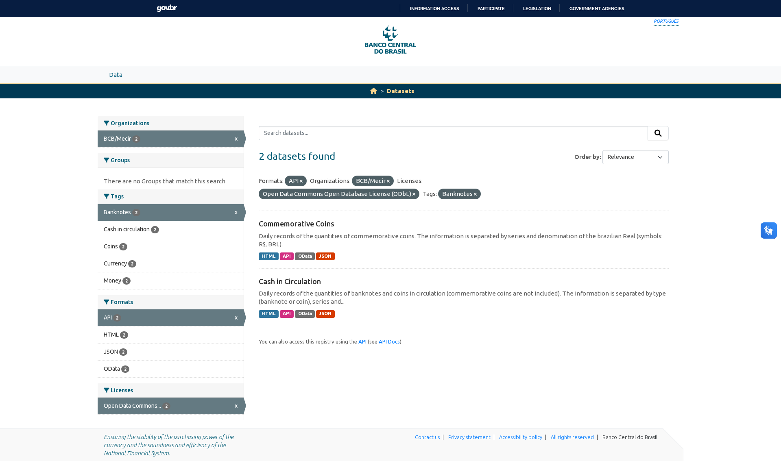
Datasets (400, 90)
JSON (325, 256)
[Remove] (301, 181)
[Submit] (658, 133)
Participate (491, 8)
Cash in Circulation (290, 281)
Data (115, 74)
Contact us (427, 437)
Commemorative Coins (296, 224)
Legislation (537, 8)
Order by (587, 157)
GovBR (167, 8)
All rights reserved (572, 437)
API (287, 256)
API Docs (389, 341)
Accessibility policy (520, 437)
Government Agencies (596, 8)
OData (305, 256)
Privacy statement (469, 437)
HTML (268, 256)
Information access (434, 8)
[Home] (373, 90)
